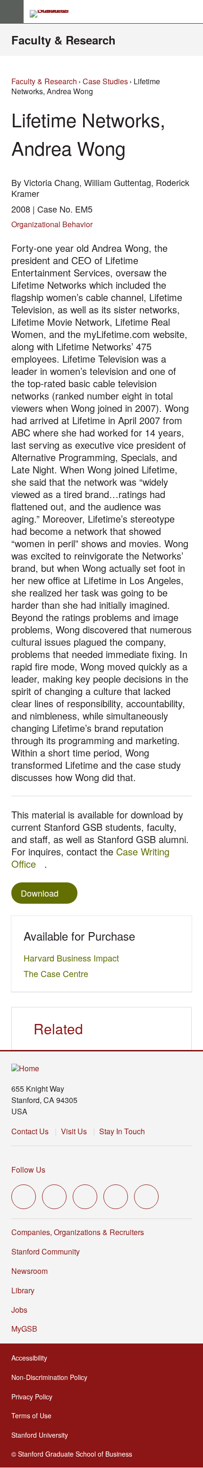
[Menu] (12, 12)
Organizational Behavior (52, 224)
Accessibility (32, 1357)
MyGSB (27, 1328)
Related (58, 1028)
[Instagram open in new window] (85, 1196)
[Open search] (192, 12)
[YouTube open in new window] (115, 1196)
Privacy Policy (34, 1396)
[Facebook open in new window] (54, 1196)
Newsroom (29, 1270)
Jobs (19, 1309)
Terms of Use (34, 1415)
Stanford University (42, 1435)
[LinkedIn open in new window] (146, 1196)
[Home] (25, 1069)
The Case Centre (58, 973)
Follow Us (28, 1169)
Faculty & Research (63, 40)
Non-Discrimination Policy (52, 1377)
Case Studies (105, 81)
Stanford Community (45, 1251)
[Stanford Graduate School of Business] (53, 14)
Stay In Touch (122, 1131)
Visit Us (74, 1131)
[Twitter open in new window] (23, 1196)
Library (22, 1290)
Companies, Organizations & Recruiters (77, 1232)
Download (40, 893)
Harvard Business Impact (74, 958)
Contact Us (30, 1131)
